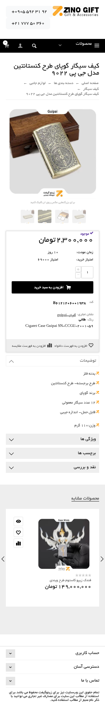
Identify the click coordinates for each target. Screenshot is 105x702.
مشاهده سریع (18, 521)
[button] (34, 46)
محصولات (84, 44)
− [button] (78, 275)
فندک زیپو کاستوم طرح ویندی (70, 580)
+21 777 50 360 (28, 23)
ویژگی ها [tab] (88, 439)
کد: (91, 302)
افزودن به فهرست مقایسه (29, 346)
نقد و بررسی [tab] (85, 467)
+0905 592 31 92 (29, 11)
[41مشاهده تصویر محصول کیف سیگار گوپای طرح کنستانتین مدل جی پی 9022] (79, 216)
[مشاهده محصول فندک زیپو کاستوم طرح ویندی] (52, 544)
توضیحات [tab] (88, 360)
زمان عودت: (84, 252)
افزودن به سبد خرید (49, 287)
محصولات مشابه (85, 498)
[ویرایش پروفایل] (20, 46)
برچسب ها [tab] (87, 453)
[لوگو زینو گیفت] (75, 11)
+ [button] (78, 269)
